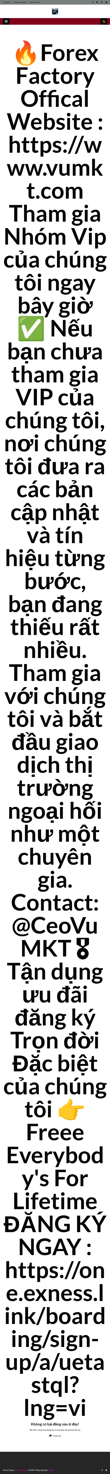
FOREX (51, 1470)
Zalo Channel (34, 2)
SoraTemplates (20, 1470)
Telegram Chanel (19, 2)
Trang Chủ (7, 2)
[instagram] (101, 2)
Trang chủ (56, 1436)
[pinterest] (106, 2)
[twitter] (97, 2)
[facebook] (92, 2)
